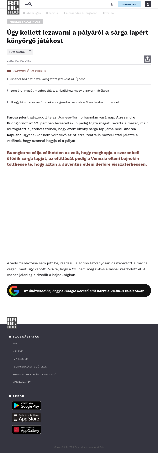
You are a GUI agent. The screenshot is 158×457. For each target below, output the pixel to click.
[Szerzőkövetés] (30, 52)
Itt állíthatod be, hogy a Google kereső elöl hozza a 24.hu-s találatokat (84, 291)
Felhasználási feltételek (30, 366)
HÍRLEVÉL (18, 351)
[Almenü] (28, 4)
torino (109, 12)
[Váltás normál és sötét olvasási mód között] (112, 4)
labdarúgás (33, 12)
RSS (15, 343)
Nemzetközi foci (25, 21)
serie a (53, 12)
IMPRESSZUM (20, 359)
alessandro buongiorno (81, 12)
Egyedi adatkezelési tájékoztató (34, 374)
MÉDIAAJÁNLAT (21, 382)
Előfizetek (129, 4)
